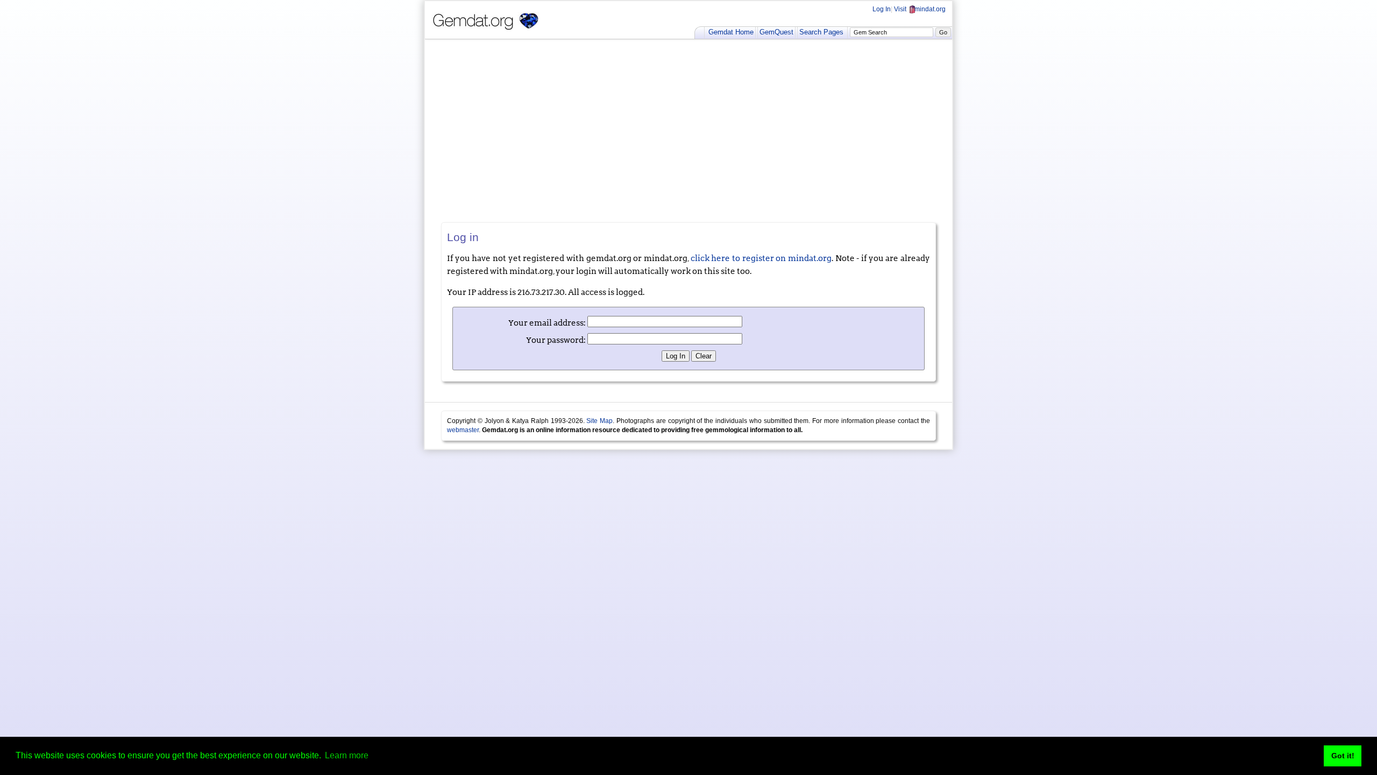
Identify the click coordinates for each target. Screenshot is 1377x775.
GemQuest (776, 32)
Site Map (599, 421)
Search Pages (821, 32)
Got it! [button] (1342, 755)
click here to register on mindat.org (761, 258)
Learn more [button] (346, 755)
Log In (881, 9)
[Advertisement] (688, 130)
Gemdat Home (731, 32)
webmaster (463, 430)
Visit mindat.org (920, 9)
